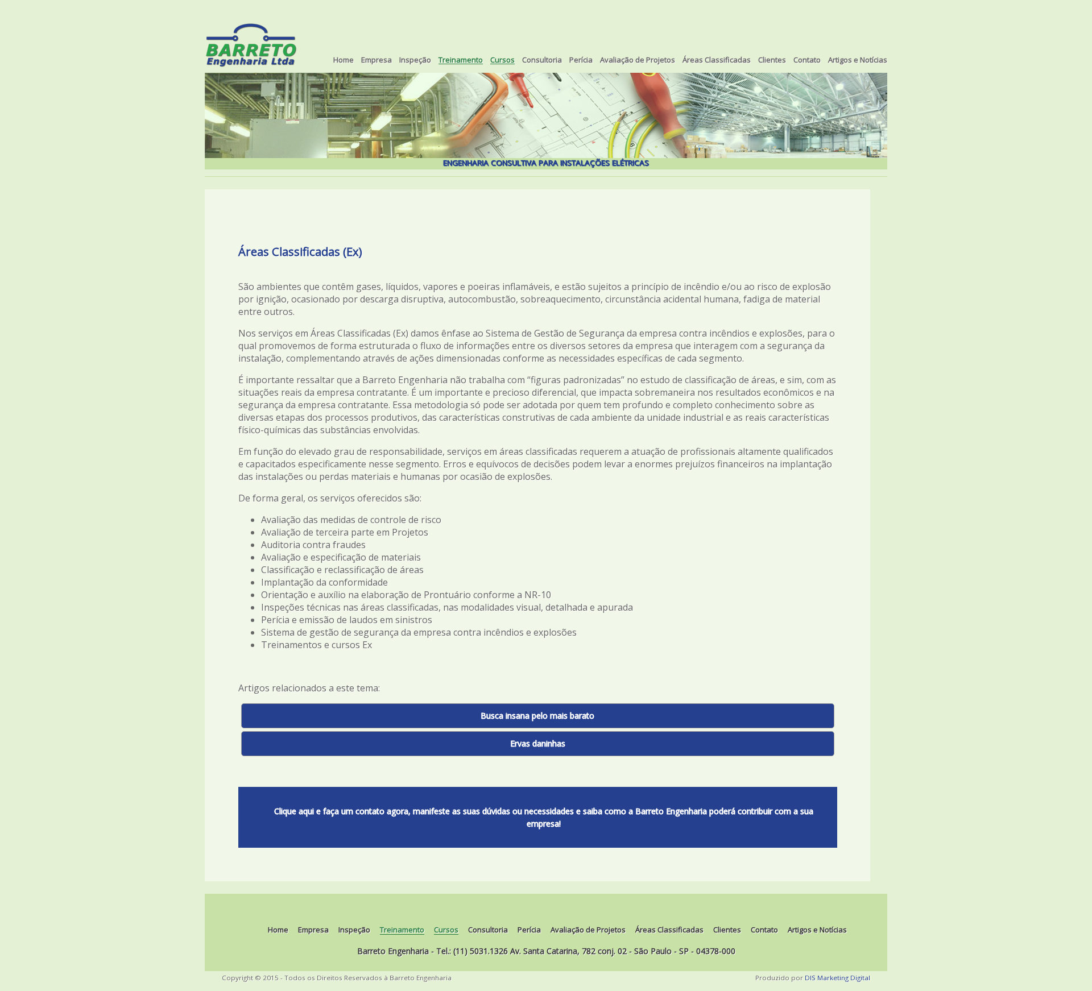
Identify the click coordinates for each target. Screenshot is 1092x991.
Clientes (772, 60)
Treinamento (461, 60)
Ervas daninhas (537, 743)
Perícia (581, 60)
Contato (807, 60)
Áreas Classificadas (716, 60)
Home (343, 60)
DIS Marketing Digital (837, 977)
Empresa (376, 60)
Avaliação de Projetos (637, 60)
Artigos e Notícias (857, 60)
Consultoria (542, 60)
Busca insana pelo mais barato (537, 715)
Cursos (502, 60)
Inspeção (415, 60)
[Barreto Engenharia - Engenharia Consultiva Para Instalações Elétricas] (251, 48)
